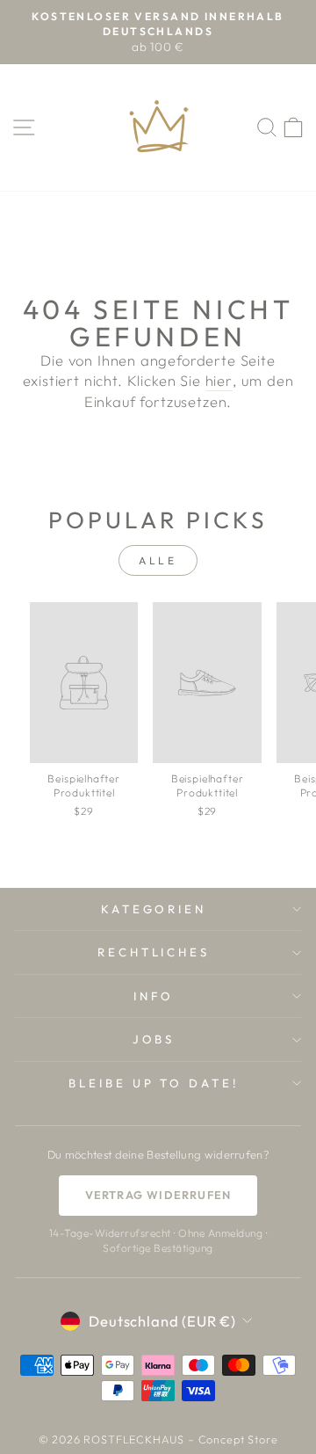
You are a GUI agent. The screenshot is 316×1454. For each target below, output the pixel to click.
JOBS (154, 1039)
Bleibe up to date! (154, 1083)
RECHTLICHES (154, 952)
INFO (153, 996)
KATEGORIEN (154, 909)
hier (219, 380)
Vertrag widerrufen (158, 1195)
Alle (157, 560)
